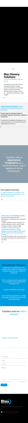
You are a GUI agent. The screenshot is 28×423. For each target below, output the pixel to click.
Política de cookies (18, 406)
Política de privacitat (15, 382)
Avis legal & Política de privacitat (7, 406)
